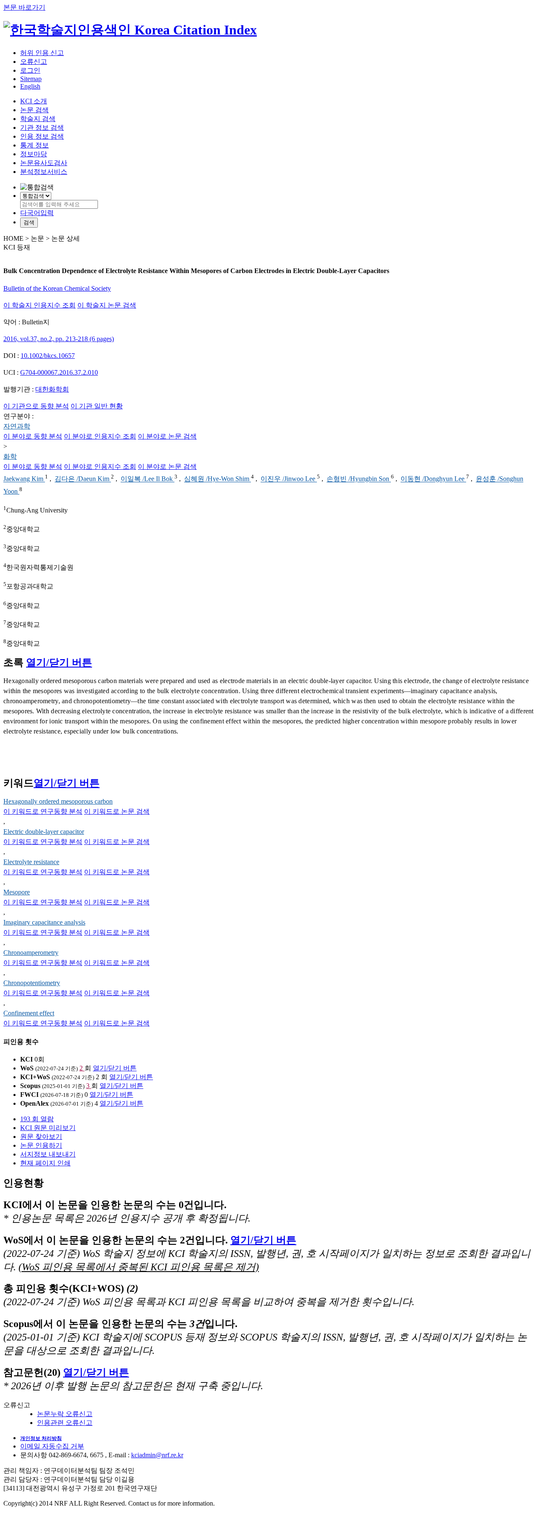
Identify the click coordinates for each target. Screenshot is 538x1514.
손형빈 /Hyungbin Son (359, 479)
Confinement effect (28, 1013)
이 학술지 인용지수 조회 (39, 305)
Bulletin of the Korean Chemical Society (57, 288)
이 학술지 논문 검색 (106, 305)
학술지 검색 (37, 118)
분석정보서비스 (43, 171)
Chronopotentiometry (31, 982)
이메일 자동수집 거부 (52, 1446)
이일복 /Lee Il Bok (147, 479)
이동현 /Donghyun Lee (433, 479)
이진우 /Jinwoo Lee (289, 479)
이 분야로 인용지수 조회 (100, 436)
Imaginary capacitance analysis (44, 922)
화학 (10, 456)
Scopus (30, 1085)
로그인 (30, 70)
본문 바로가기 (24, 7)
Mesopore (16, 892)
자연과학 (16, 426)
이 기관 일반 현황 (97, 406)
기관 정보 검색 (42, 127)
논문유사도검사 (43, 162)
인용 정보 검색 (42, 136)
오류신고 (33, 61)
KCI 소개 (33, 101)
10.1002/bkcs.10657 (48, 355)
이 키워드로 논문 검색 (117, 811)
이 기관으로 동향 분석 (36, 406)
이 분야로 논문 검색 (167, 436)
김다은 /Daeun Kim (83, 479)
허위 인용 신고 (42, 52)
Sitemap (31, 78)
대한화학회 (52, 389)
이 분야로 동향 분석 (32, 436)
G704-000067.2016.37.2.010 (59, 372)
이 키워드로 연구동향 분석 (42, 811)
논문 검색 (34, 109)
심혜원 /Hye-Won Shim (217, 479)
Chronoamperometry (30, 952)
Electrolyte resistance (31, 861)
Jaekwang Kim (24, 479)
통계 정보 (34, 145)
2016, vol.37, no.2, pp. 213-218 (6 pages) (58, 338)
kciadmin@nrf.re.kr (157, 1455)
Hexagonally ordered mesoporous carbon (58, 801)
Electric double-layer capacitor (43, 831)
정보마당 (33, 154)
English (30, 86)
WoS (27, 1068)
